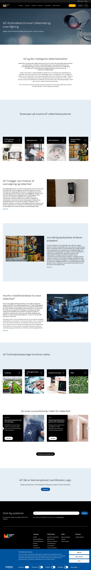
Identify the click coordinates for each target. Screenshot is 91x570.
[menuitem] (80, 1)
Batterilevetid (50, 539)
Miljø (72, 373)
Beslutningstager (65, 537)
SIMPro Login (80, 1)
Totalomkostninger (52, 547)
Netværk (35, 543)
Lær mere (8, 438)
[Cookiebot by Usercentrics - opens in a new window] (9, 567)
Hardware (35, 545)
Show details (74, 567)
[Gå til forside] (9, 536)
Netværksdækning (38, 539)
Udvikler (63, 539)
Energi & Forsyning (55, 373)
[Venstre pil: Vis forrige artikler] (2, 149)
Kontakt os (80, 5)
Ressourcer (40, 5)
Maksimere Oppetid (52, 541)
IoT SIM (35, 537)
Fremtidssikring (51, 543)
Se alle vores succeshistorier (45, 454)
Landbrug (7, 373)
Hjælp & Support (56, 5)
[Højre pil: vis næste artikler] (88, 149)
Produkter (21, 5)
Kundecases (33, 5)
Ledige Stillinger (79, 537)
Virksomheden (48, 5)
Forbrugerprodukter (32, 372)
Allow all (79, 552)
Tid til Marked (50, 545)
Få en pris (72, 5)
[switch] (41, 567)
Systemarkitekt (65, 541)
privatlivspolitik (60, 517)
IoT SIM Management (38, 541)
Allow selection (79, 556)
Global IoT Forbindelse (53, 537)
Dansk (85, 1)
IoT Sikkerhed (36, 547)
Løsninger (27, 5)
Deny (79, 561)
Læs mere (5, 209)
